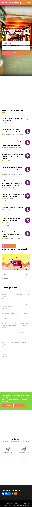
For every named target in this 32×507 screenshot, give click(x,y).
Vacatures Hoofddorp (12, 3)
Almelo (5, 505)
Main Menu (29, 2)
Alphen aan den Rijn (16, 505)
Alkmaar (26, 503)
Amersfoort (26, 505)
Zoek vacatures (7, 405)
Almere (9, 505)
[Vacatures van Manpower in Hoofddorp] (8, 450)
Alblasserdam (20, 503)
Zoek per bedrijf (19, 405)
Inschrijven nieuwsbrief (8, 283)
